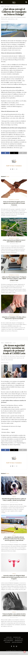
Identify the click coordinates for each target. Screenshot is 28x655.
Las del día (8, 637)
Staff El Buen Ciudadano (14, 165)
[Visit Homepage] (14, 2)
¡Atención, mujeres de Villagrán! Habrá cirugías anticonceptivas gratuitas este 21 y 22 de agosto (14, 577)
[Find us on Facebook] (11, 646)
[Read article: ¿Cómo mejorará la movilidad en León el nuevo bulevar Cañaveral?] (14, 227)
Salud (14, 342)
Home (2, 6)
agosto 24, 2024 (4, 362)
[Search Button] (26, 2)
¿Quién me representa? (17, 642)
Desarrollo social (14, 6)
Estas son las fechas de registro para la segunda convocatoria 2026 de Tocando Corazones (14, 203)
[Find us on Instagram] (16, 646)
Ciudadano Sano (8, 342)
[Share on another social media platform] (23, 153)
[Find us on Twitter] (14, 646)
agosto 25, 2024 (4, 21)
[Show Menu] (1, 2)
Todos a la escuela (8, 638)
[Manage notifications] (24, 652)
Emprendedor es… (19, 640)
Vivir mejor (7, 6)
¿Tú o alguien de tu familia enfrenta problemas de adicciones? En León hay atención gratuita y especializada (14, 538)
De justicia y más (19, 638)
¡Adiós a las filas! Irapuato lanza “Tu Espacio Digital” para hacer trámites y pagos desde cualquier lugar (14, 278)
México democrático (8, 640)
